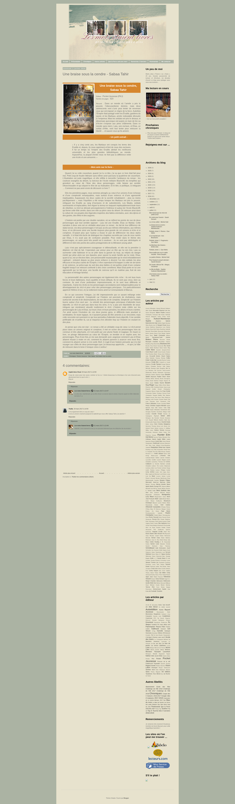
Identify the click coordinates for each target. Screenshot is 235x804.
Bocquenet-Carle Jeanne (161, 337)
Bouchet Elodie (165, 339)
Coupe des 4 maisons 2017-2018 (158, 697)
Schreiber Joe (150, 550)
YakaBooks (149, 674)
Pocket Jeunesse (82, 356)
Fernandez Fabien (151, 393)
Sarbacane (167, 667)
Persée (148, 658)
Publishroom (149, 663)
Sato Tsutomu (165, 546)
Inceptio (148, 635)
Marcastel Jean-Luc (152, 482)
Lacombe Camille (151, 459)
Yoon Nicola (160, 587)
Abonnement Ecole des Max (158, 687)
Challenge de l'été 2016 (154, 689)
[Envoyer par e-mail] (95, 353)
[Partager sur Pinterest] (104, 353)
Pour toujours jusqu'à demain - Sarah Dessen (159, 261)
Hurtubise (154, 633)
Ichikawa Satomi (151, 439)
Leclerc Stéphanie (164, 466)
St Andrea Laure (165, 560)
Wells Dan (153, 583)
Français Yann (154, 401)
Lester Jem (158, 472)
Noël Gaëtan (165, 505)
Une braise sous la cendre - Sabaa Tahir (158, 275)
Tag (160, 708)
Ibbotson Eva (166, 437)
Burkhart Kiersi (158, 347)
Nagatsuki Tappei (164, 653)
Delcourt (148, 620)
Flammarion (150, 627)
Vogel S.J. (167, 579)
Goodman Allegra (162, 411)
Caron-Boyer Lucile (151, 352)
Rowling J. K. (159, 542)
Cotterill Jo (162, 362)
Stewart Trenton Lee (152, 562)
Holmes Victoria (159, 430)
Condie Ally (153, 360)
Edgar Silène (159, 385)
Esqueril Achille (151, 389)
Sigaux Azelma (165, 554)
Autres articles (100, 61)
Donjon (168, 620)
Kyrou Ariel (167, 453)
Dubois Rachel (159, 383)
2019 (150, 188)
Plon (153, 658)
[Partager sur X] (100, 353)
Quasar (168, 663)
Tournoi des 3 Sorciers (138, 61)
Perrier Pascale (153, 517)
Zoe (162, 674)
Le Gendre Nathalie (159, 463)
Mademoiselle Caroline (152, 480)
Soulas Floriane (155, 560)
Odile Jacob (154, 656)
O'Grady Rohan (165, 507)
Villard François (158, 576)
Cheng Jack (161, 354)
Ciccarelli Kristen (154, 356)
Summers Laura (150, 564)
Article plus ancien (134, 473)
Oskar (168, 656)
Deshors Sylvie (160, 374)
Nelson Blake (166, 502)
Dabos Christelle (151, 366)
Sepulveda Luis (160, 552)
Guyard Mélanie (153, 420)
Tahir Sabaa (91, 356)
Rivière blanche (160, 665)
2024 (150, 173)
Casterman (149, 618)
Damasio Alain (155, 368)
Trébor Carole (161, 568)
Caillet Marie (150, 350)
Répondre (72, 382)
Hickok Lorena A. (160, 428)
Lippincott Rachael (154, 474)
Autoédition (152, 609)
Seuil (153, 669)
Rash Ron (167, 531)
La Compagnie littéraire (161, 639)
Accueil (65, 61)
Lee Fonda (158, 468)
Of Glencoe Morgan (160, 509)
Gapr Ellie (154, 407)
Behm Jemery (150, 333)
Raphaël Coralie (157, 531)
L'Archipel (148, 637)
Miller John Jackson (152, 492)
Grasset (163, 629)
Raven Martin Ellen (151, 533)
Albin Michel (153, 607)
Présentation (75, 61)
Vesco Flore (158, 574)
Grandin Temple (157, 413)
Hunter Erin (163, 434)
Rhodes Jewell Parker (156, 535)
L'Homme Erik (165, 455)
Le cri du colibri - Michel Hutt (158, 222)
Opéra (164, 656)
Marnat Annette (161, 484)
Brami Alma (157, 343)
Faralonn (154, 624)
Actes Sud (161, 605)
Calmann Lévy (165, 614)
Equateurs (157, 622)
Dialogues (161, 620)
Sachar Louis (154, 544)
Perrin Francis (162, 517)
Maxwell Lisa (149, 488)
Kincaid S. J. (149, 453)
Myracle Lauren (157, 502)
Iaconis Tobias (158, 437)
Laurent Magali (161, 459)
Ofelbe (160, 656)
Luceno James (160, 476)
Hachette (160, 631)
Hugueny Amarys (151, 435)
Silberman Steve (150, 556)
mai (151, 282)
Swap (157, 708)
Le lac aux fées (156, 643)
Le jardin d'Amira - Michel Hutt (159, 257)
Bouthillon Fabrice (164, 341)
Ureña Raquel (153, 570)
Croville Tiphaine (156, 364)
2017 (150, 193)
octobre (152, 202)
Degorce (167, 618)
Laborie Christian (165, 457)
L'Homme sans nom (158, 637)
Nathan (148, 656)
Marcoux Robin (165, 482)
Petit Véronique (150, 521)
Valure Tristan (154, 572)
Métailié (155, 653)
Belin (168, 612)
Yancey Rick (150, 587)
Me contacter (166, 61)
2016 (150, 196)
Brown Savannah (158, 345)
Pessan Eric (156, 519)
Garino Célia (162, 407)
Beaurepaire (160, 612)
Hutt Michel (149, 437)
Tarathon (165, 708)
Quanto (163, 663)
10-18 (147, 605)
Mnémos (167, 649)
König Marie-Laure (152, 455)
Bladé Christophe (159, 335)
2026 (150, 168)
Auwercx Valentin (163, 321)
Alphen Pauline (160, 312)
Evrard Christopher (164, 389)
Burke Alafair (149, 347)
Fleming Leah (150, 399)
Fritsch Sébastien (151, 403)
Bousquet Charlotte (152, 341)
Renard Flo (161, 533)
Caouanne (149, 616)
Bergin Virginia (166, 333)
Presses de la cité (163, 661)
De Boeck (161, 618)
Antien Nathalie (165, 314)
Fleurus (158, 627)
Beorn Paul (157, 333)
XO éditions (166, 672)
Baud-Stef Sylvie (155, 329)
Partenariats (154, 61)
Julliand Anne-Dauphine (163, 445)
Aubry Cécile (162, 316)
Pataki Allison (158, 515)
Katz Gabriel (166, 447)
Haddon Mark (163, 420)
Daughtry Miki (164, 368)
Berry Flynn (149, 335)
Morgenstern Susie (160, 496)
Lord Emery (163, 474)
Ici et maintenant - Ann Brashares (156, 236)
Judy (153, 445)
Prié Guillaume (159, 529)
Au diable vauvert (164, 607)
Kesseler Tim (151, 451)
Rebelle (153, 665)
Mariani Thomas (150, 484)
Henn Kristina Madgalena (162, 424)
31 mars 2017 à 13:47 (101, 391)
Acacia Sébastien (151, 308)
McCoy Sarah (157, 488)
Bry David (167, 345)
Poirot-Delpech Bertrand (156, 525)
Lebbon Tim (155, 466)
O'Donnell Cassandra (153, 507)
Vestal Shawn (166, 574)
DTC (155, 618)
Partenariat (155, 707)
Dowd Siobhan (154, 380)
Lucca (168, 645)
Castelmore (166, 616)
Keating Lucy (149, 449)
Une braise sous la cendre (103, 356)
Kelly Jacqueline (158, 449)
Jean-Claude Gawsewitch (162, 635)
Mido (168, 490)
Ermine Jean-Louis (164, 387)
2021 (150, 182)
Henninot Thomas (151, 426)
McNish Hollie (152, 490)
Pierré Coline (154, 523)
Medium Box (156, 704)
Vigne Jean (149, 576)
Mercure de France (159, 647)
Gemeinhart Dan (165, 409)
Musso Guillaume (156, 501)
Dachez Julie (161, 366)
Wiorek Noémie (165, 585)
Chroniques (87, 61)
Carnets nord (157, 616)
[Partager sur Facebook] (102, 353)
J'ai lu (153, 635)
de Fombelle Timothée (155, 591)
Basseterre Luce (161, 327)
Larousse (164, 641)
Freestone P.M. (165, 401)
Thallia (71, 409)
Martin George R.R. (156, 486)
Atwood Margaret (151, 316)
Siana (153, 554)
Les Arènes (154, 645)
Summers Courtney (164, 562)
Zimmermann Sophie (159, 589)
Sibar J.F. (158, 554)
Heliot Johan (149, 424)
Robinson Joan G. (151, 540)
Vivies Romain (160, 579)
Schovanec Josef (164, 548)
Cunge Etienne (165, 364)
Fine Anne (158, 397)
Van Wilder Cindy (164, 572)
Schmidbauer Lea (152, 548)
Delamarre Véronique (164, 372)
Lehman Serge (166, 468)
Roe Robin (160, 540)
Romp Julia (167, 540)
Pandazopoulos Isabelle (154, 513)
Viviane (153, 579)
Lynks (148, 647)
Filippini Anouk (150, 397)
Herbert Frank (150, 428)
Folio (163, 627)
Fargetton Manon (151, 391)
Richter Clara (155, 537)
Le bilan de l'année (158, 702)
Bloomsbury (149, 614)
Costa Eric (155, 362)
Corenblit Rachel (161, 360)
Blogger (126, 798)
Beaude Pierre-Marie (151, 331)
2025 (150, 171)
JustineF (148, 447)
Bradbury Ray (149, 343)
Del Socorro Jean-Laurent (162, 370)
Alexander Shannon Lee (160, 310)
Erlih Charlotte (155, 387)
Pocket (158, 658)
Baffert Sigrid (161, 323)
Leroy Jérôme (150, 472)
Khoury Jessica (165, 451)
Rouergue (154, 667)
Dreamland (149, 622)
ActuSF (168, 605)
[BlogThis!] (97, 353)
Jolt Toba (148, 445)
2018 (150, 190)
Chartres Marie (153, 354)
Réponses (74, 387)
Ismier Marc (159, 441)
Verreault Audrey (150, 574)
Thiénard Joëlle (154, 566)
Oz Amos (155, 511)
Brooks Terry (149, 345)
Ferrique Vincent (162, 393)
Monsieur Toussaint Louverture (158, 652)
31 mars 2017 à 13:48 (101, 425)
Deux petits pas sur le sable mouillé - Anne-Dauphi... (158, 253)
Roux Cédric (150, 542)
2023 (150, 176)
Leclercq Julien (150, 468)
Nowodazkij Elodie (152, 505)
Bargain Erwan (162, 325)
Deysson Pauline (156, 376)
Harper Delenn (157, 422)
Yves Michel (156, 674)
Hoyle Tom (167, 432)
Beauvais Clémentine (164, 331)
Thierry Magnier (155, 671)
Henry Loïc (160, 426)
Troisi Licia (154, 568)
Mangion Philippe (165, 480)
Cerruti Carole (162, 352)
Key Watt (158, 451)
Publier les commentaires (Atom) (83, 477)
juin (151, 279)
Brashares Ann (165, 344)
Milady (162, 649)
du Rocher (167, 674)
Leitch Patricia (150, 470)
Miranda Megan (165, 492)
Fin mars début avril (163, 624)
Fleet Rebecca (166, 397)
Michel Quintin (155, 649)
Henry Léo (167, 426)
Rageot (148, 665)
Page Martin (165, 511)
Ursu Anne (162, 570)
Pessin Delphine (165, 519)
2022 (150, 179)
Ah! (147, 607)
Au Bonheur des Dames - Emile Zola (157, 246)
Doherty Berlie (150, 378)
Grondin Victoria (159, 418)
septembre (153, 204)
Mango (152, 647)
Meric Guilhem (161, 490)
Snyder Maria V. (162, 558)
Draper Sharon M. (164, 380)
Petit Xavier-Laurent (161, 521)
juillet (151, 210)
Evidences (164, 622)
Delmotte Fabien (150, 374)
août (151, 207)
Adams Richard (160, 308)
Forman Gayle (163, 399)
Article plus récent (69, 473)
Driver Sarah (149, 383)
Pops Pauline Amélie (158, 527)
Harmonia (148, 633)
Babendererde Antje (151, 323)
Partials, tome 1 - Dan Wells (158, 250)
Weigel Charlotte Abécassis (154, 581)
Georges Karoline (151, 411)
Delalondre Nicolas (151, 372)
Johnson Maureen (165, 443)
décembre (153, 199)
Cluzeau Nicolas (160, 358)
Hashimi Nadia (166, 422)
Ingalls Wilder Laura (163, 439)
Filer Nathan (166, 395)
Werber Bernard (160, 583)
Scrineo (148, 669)
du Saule (148, 675)
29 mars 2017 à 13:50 (89, 372)
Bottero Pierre (152, 339)
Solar (157, 669)
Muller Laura (158, 498)
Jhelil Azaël (156, 443)
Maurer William (166, 486)
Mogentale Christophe (153, 494)
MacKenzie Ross (165, 478)
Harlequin (167, 631)
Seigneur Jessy (150, 552)
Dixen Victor (166, 376)
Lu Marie (152, 476)
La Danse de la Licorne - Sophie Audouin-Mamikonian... (157, 226)
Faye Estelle (166, 391)
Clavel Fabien (165, 356)
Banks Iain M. (153, 325)
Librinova (162, 645)
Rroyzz (161, 667)
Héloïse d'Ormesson (164, 633)
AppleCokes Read (75, 372)
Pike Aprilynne (162, 523)
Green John (165, 416)
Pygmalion (157, 663)
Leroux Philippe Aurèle (163, 470)
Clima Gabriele (150, 358)
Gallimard (155, 629)
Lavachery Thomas (157, 461)
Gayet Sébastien (155, 409)
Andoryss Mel (156, 314)
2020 (150, 185)
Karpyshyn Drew (156, 447)
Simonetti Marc (160, 556)
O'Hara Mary (149, 509)
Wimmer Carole (154, 585)
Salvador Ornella (165, 544)
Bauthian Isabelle (165, 329)
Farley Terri (159, 391)
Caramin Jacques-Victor (163, 350)
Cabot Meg (166, 347)
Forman (156, 399)
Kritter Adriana (158, 453)
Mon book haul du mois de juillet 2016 (158, 213)
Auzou (161, 610)
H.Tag (153, 631)
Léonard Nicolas (155, 478)
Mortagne (148, 653)
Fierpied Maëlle (157, 395)
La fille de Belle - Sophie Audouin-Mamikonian (157, 270)
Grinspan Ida (150, 418)
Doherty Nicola (159, 378)
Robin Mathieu (165, 537)
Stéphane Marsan (164, 669)
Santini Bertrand (151, 546)
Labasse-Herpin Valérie (152, 457)
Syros (147, 672)
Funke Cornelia (161, 403)
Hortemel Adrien (157, 432)
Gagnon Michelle (161, 405)
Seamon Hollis (158, 550)
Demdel (154, 620)
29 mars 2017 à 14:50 (81, 409)
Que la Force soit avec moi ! (118, 61)
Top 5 (150, 711)
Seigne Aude (166, 550)
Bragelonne (157, 614)
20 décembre (154, 605)
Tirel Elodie (163, 566)
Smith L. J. (153, 558)
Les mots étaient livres (82, 391)
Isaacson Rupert (150, 441)
